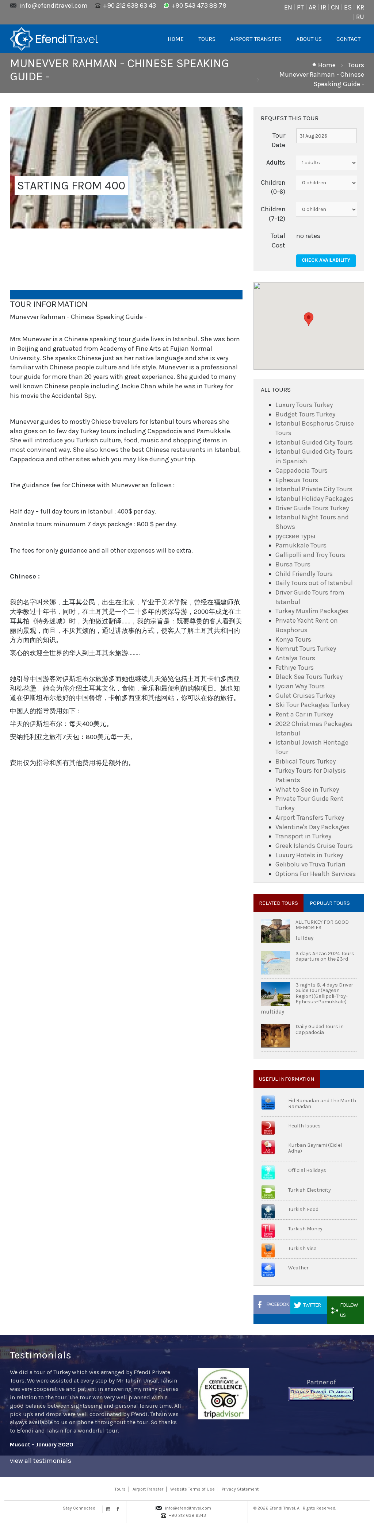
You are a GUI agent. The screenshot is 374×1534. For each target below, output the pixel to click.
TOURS (206, 38)
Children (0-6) (273, 187)
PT (300, 7)
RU (360, 17)
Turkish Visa (302, 1248)
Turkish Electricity (309, 1190)
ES (348, 7)
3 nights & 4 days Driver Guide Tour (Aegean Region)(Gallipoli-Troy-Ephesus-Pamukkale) (324, 993)
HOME (176, 38)
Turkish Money (305, 1229)
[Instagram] (107, 1509)
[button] (308, 319)
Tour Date (278, 140)
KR (360, 7)
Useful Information (286, 1079)
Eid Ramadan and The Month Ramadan (322, 1103)
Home (327, 65)
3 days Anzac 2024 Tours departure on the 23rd (324, 956)
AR (312, 7)
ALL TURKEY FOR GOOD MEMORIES (322, 925)
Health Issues (304, 1126)
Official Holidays (307, 1170)
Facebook (277, 1304)
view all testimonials (40, 1461)
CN (335, 7)
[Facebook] (116, 1509)
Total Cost (278, 240)
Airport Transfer (148, 1489)
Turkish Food (303, 1209)
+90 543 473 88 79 (198, 5)
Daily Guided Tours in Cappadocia (319, 1029)
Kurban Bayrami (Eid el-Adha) (316, 1148)
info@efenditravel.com (53, 5)
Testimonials (40, 1355)
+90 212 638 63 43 (129, 5)
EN (288, 7)
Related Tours (278, 903)
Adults (275, 162)
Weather (298, 1268)
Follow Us (349, 1310)
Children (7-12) (273, 214)
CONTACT (348, 38)
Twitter (312, 1305)
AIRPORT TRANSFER (256, 38)
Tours (356, 65)
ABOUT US (309, 38)
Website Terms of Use (192, 1489)
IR (323, 7)
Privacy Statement (240, 1489)
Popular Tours (330, 903)
